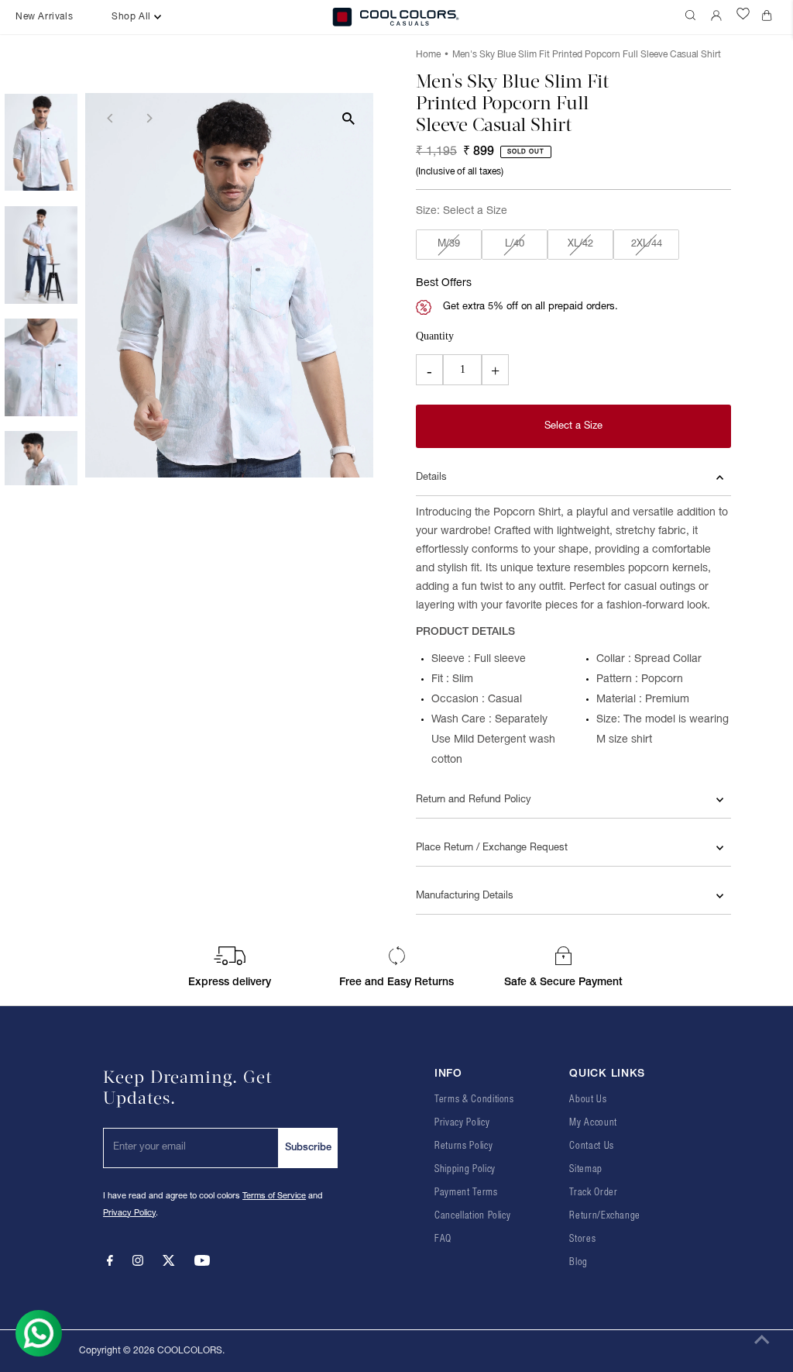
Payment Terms (465, 1192)
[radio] (449, 244)
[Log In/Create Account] (718, 17)
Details (431, 477)
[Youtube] (202, 1263)
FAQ (442, 1239)
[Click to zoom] (348, 118)
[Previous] (110, 118)
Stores (582, 1239)
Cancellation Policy (472, 1216)
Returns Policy (463, 1146)
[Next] (148, 118)
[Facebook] (110, 1263)
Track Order (593, 1192)
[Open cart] (770, 17)
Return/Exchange (604, 1216)
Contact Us (591, 1146)
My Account (593, 1123)
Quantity (435, 336)
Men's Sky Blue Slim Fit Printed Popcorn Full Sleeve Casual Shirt (586, 54)
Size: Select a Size (461, 211)
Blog (578, 1262)
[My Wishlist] (743, 17)
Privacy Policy (129, 1213)
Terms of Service (274, 1196)
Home (428, 54)
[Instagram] (138, 1263)
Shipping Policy (465, 1169)
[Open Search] (692, 17)
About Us (587, 1099)
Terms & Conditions (474, 1099)
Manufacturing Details (464, 896)
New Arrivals (44, 16)
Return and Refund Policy (473, 800)
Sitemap (585, 1169)
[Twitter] (169, 1263)
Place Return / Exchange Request (492, 848)
